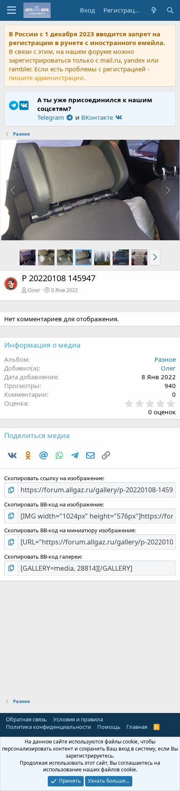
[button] (155, 257)
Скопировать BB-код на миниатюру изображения (69, 530)
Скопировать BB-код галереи (42, 556)
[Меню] (11, 10)
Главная (136, 727)
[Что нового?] (153, 10)
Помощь (109, 727)
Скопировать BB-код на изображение (53, 504)
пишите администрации (46, 77)
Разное (165, 359)
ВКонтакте (98, 117)
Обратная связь (26, 719)
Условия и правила (78, 719)
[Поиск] (170, 10)
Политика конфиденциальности (48, 727)
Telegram (51, 117)
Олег (34, 290)
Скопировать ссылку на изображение (53, 478)
